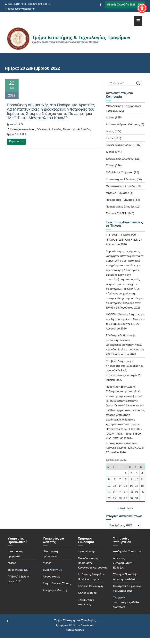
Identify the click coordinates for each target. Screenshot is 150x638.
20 (114, 492)
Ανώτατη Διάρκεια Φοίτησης (123, 124)
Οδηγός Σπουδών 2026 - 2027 (125, 4)
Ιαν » (130, 508)
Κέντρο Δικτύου (87, 592)
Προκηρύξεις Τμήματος (120, 199)
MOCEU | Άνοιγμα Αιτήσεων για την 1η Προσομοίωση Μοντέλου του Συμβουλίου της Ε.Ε (125, 319)
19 (109, 492)
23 (131, 492)
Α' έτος (110, 117)
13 (114, 485)
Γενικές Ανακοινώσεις (22, 129)
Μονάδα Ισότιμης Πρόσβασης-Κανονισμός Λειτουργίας (92, 563)
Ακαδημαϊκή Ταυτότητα (127, 551)
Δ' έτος (110, 151)
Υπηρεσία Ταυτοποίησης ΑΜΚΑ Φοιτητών (126, 602)
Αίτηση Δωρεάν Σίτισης (57, 583)
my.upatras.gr (86, 551)
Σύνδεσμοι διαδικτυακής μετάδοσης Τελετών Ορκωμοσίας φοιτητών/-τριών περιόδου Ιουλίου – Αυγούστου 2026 (125, 345)
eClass (12, 562)
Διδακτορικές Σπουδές (49, 129)
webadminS (16, 124)
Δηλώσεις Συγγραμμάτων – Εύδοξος (123, 563)
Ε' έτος (110, 165)
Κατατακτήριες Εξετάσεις (121, 179)
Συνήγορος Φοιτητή (55, 590)
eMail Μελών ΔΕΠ (18, 569)
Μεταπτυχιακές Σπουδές (77, 129)
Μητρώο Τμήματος (117, 192)
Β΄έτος (110, 131)
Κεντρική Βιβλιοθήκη (90, 585)
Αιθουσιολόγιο (51, 576)
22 (125, 492)
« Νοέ (121, 508)
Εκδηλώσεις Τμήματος (119, 172)
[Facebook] (101, 5)
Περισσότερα (16, 141)
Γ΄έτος (110, 138)
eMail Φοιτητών (52, 569)
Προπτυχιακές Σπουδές (120, 206)
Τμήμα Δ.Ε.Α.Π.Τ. (17, 134)
